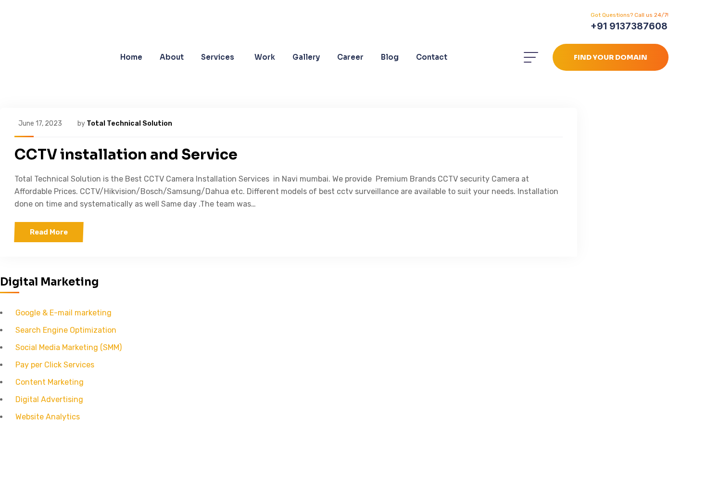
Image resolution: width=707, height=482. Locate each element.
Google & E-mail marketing (63, 312)
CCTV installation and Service (126, 154)
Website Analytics (47, 416)
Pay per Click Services (54, 364)
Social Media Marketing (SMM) (68, 347)
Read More (49, 232)
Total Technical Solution (129, 123)
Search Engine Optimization (65, 330)
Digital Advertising (49, 399)
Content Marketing (49, 382)
